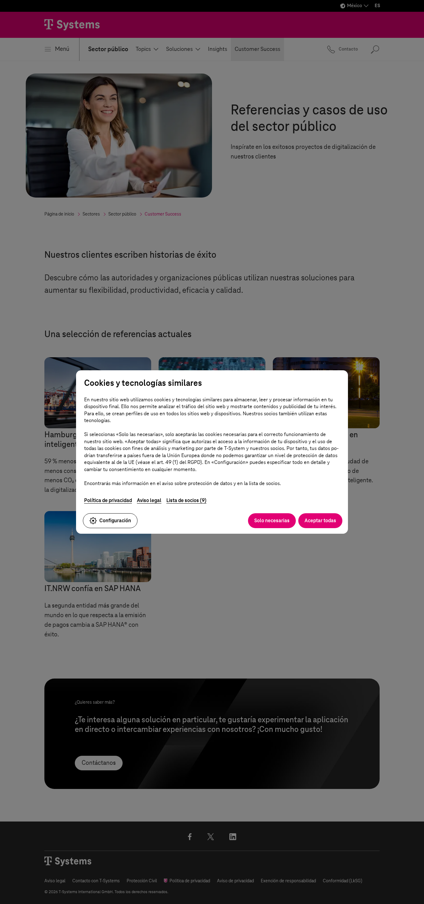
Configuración (115, 520)
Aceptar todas (320, 520)
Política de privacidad (108, 500)
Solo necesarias (272, 520)
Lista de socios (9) (186, 500)
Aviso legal (149, 500)
